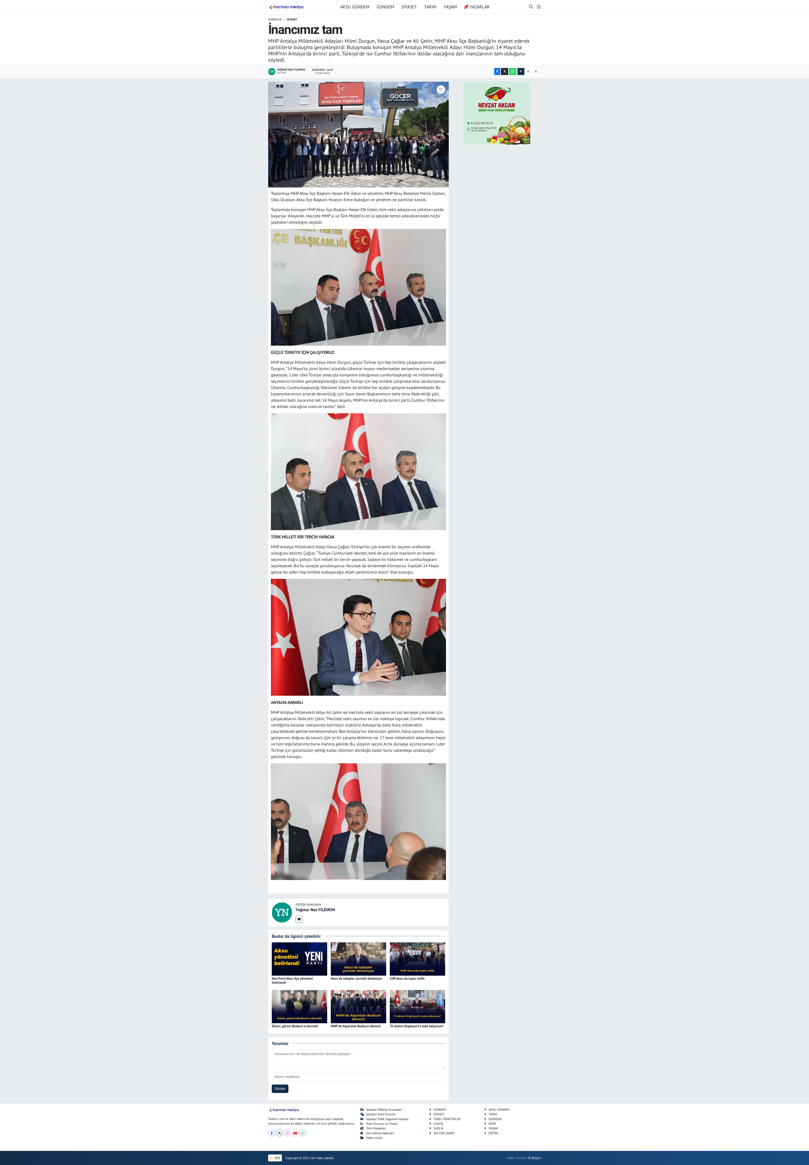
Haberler (275, 19)
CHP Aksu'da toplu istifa (407, 978)
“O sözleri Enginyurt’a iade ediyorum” (417, 1026)
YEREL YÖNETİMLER (447, 1119)
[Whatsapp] (302, 1132)
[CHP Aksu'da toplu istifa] (417, 958)
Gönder (280, 1088)
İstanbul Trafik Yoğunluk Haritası (387, 1119)
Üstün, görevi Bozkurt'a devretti (295, 1026)
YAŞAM (450, 7)
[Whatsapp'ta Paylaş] (512, 71)
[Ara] (531, 7)
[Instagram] (287, 1132)
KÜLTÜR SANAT (444, 1133)
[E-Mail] (299, 919)
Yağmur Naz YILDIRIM (315, 909)
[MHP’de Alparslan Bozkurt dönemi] (358, 1006)
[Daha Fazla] (520, 71)
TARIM (430, 7)
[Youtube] (295, 1132)
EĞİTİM (493, 1133)
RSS (277, 1158)
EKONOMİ (495, 1119)
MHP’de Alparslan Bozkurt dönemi (356, 1026)
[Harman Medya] (286, 7)
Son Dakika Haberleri (380, 1133)
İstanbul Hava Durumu (381, 1114)
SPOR (492, 1124)
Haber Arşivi (374, 1138)
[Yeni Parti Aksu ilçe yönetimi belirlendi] (299, 958)
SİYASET (409, 7)
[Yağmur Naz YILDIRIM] (282, 912)
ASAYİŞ (438, 1124)
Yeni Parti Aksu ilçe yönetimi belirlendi (292, 980)
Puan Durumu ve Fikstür (382, 1124)
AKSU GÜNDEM (355, 7)
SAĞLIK (438, 1128)
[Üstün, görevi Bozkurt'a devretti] (299, 1006)
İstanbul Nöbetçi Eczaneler (384, 1109)
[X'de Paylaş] (504, 71)
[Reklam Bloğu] (496, 113)
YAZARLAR (480, 7)
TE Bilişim (534, 1158)
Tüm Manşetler (376, 1128)
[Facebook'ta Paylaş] (497, 71)
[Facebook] (271, 1132)
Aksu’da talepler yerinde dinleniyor (356, 978)
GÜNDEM (385, 7)
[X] (279, 1132)
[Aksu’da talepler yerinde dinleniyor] (358, 958)
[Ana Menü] (539, 7)
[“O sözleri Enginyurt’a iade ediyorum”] (417, 1006)
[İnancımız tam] (358, 134)
